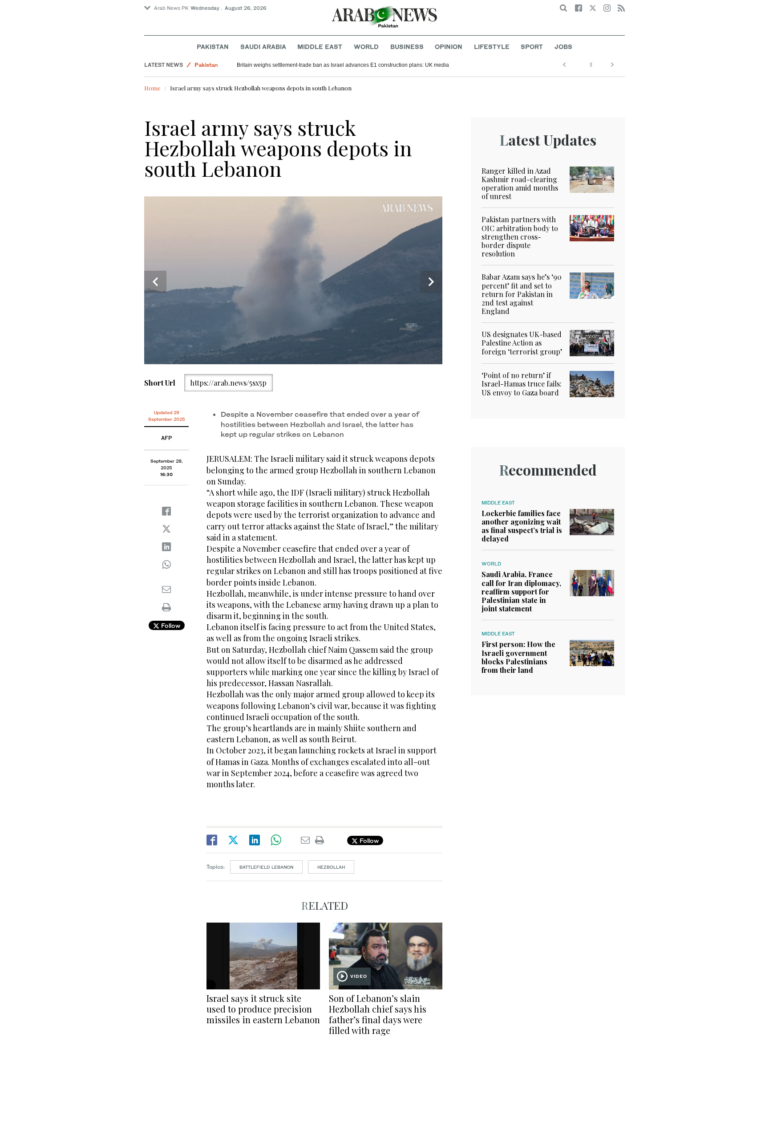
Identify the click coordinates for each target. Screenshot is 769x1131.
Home (152, 88)
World (366, 46)
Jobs (563, 46)
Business (407, 46)
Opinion (448, 46)
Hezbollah (331, 867)
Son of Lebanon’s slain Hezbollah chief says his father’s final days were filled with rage (377, 1014)
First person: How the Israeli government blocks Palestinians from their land (518, 657)
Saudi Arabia (263, 46)
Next (431, 282)
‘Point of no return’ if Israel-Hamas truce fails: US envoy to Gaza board (522, 383)
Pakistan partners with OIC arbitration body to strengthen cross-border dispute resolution (343, 65)
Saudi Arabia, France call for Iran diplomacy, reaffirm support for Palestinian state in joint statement (521, 591)
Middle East (319, 46)
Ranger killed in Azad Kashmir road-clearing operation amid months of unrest (520, 183)
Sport (532, 46)
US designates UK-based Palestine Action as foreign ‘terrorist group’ (522, 343)
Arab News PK (171, 8)
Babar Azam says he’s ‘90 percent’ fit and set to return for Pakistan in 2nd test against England (522, 294)
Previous (155, 282)
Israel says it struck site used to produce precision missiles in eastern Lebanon (263, 1008)
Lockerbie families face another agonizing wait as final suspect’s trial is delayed (522, 526)
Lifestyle (492, 46)
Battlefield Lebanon (266, 867)
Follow (169, 625)
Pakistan (213, 46)
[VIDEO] (385, 955)
